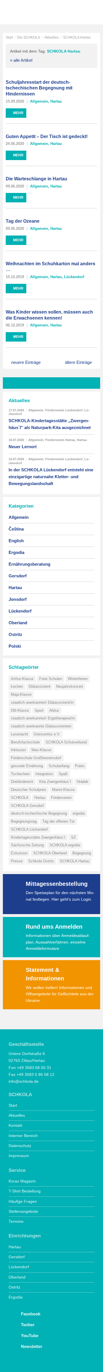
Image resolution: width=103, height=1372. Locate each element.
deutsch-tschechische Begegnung (39, 813)
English (16, 540)
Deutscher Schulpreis (28, 789)
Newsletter (31, 1346)
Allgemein (39, 101)
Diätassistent (39, 686)
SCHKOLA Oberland (50, 853)
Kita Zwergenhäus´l (55, 781)
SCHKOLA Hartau (74, 861)
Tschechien (20, 774)
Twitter (27, 1324)
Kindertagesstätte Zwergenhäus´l (38, 837)
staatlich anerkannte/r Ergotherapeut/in (43, 718)
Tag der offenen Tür (58, 821)
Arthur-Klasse (22, 679)
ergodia (79, 813)
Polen (79, 766)
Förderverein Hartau (60, 440)
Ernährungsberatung (29, 564)
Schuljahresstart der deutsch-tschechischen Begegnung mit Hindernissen (39, 88)
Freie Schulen (50, 679)
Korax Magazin (22, 1181)
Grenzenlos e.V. (47, 734)
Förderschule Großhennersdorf (36, 758)
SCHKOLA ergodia (64, 845)
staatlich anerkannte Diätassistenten (41, 726)
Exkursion (19, 853)
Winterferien (78, 679)
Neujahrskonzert (69, 686)
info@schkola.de (24, 1081)
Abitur (54, 710)
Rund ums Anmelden (54, 927)
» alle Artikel (21, 60)
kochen (17, 686)
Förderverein (61, 797)
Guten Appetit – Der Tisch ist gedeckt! (47, 136)
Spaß (63, 774)
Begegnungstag (24, 821)
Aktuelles (51, 37)
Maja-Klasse (21, 694)
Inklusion (18, 750)
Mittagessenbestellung (57, 884)
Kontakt (15, 1125)
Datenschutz (20, 1146)
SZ (73, 837)
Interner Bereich (23, 1136)
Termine (16, 1221)
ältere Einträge (78, 362)
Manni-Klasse (63, 789)
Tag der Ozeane (22, 221)
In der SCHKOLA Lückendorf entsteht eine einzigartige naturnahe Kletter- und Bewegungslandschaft (51, 476)
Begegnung (81, 853)
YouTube (29, 1335)
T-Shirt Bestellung (25, 1191)
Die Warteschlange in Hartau (36, 178)
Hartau (56, 101)
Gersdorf (18, 575)
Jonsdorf (18, 599)
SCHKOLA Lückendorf (29, 829)
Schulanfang (59, 766)
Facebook (30, 1313)
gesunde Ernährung (27, 766)
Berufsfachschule (25, 742)
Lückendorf (74, 277)
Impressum (19, 1156)
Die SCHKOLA (28, 37)
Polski (15, 646)
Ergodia (16, 552)
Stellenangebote (23, 1211)
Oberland (18, 622)
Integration (44, 774)
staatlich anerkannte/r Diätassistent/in (42, 702)
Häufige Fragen (23, 1201)
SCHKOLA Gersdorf (27, 805)
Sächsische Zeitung (27, 845)
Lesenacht (19, 734)
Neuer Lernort (23, 446)
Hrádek (82, 781)
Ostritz (15, 634)
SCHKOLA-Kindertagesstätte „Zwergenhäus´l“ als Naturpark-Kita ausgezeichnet (50, 424)
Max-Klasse (41, 750)
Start (9, 37)
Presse (17, 861)
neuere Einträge (26, 362)
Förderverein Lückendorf (64, 410)
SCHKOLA (24, 13)
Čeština (16, 529)
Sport (39, 710)
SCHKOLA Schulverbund (66, 742)
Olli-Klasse (20, 710)
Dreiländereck (22, 781)
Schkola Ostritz (41, 861)
